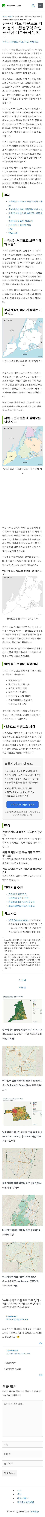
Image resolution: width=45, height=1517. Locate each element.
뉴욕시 (5, 42)
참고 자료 (13, 233)
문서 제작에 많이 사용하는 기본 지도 (26, 209)
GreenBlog (12, 1350)
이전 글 (22, 980)
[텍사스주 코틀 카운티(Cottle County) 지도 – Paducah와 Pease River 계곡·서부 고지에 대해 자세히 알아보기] (22, 1061)
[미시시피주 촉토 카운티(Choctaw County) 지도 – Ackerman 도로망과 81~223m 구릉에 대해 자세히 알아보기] (22, 1257)
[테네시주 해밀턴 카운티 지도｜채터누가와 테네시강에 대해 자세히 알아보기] (22, 1210)
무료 (21, 42)
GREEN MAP (14, 5)
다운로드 (14, 42)
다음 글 (22, 987)
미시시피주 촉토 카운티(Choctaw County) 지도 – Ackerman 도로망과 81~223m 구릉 (20, 1281)
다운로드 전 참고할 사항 (20, 225)
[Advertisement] (22, 502)
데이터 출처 (22, 1498)
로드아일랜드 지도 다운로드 (22, 906)
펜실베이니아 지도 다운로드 (22, 902)
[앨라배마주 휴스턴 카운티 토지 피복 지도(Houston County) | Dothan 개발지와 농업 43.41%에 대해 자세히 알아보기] (22, 1112)
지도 (26, 42)
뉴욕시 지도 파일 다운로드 (22, 804)
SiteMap (35, 1511)
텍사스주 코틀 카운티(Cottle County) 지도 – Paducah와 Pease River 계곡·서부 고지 (22, 1085)
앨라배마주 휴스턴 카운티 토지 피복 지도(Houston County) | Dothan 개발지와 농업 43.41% (22, 1136)
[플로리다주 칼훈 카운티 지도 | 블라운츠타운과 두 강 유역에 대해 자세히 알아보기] (22, 1163)
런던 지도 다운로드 (17, 894)
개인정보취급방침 (25, 1502)
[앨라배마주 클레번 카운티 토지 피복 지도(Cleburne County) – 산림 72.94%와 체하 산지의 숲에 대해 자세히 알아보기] (22, 1009)
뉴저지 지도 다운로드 (18, 898)
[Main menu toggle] (40, 5)
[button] (33, 6)
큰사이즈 (34, 42)
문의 (19, 1494)
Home (5, 16)
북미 (11, 16)
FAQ (10, 229)
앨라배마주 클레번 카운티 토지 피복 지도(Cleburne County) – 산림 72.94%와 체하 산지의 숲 (22, 1034)
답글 (41, 1343)
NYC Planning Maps (18, 920)
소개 (19, 1490)
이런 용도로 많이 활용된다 (21, 221)
